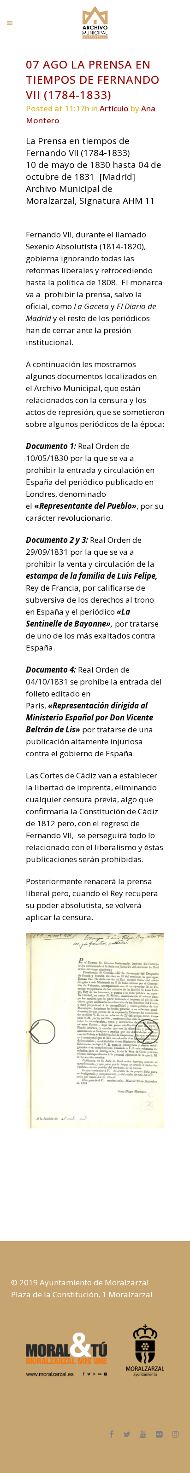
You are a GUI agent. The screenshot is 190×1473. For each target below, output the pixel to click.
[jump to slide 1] (77, 1117)
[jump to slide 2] (87, 1117)
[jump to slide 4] (107, 1117)
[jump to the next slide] (147, 1031)
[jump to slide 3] (97, 1117)
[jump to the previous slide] (42, 1031)
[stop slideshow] (117, 1117)
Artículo (114, 108)
